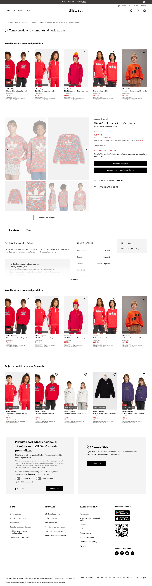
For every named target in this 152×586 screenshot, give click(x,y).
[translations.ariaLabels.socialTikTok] (133, 553)
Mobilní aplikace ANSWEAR (55, 535)
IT (121, 578)
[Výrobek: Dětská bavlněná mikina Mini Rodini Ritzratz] (134, 68)
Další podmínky (51, 518)
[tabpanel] (76, 257)
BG (98, 578)
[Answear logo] (76, 10)
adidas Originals (101, 119)
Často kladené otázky (88, 542)
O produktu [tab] (14, 230)
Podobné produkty (120, 163)
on (14, 10)
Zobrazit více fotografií (47, 218)
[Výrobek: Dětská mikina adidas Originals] (17, 68)
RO (128, 578)
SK (134, 578)
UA (138, 578)
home (27, 10)
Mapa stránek (70, 578)
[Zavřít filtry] (144, 2)
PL (124, 578)
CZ (106, 578)
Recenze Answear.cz (18, 518)
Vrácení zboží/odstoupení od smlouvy (91, 519)
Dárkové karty (85, 533)
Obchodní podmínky (53, 514)
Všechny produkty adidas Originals (120, 170)
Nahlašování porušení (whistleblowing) (18, 532)
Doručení (83, 524)
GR (110, 578)
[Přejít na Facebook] (117, 553)
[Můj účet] (131, 10)
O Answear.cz (15, 514)
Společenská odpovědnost (20, 527)
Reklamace (84, 514)
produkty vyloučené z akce (36, 467)
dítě (20, 10)
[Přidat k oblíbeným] (27, 52)
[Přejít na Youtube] (127, 553)
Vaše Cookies (58, 578)
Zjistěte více (96, 463)
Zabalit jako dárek (87, 537)
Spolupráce (14, 522)
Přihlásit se (54, 488)
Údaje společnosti (46, 578)
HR (114, 578)
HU (117, 578)
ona (8, 10)
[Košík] (144, 10)
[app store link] (122, 518)
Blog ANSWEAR (51, 522)
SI (131, 578)
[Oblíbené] (137, 10)
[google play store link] (122, 512)
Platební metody (86, 529)
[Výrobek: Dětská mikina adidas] (105, 68)
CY (102, 578)
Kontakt (83, 546)
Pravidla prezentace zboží (55, 527)
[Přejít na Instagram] (122, 553)
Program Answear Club (54, 531)
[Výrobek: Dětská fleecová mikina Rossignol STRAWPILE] (76, 68)
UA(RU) (143, 578)
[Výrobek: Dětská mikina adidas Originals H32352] (105, 391)
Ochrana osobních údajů (19, 537)
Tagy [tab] (28, 230)
